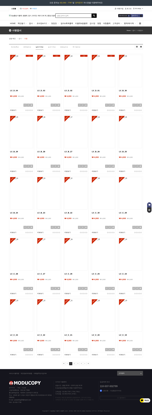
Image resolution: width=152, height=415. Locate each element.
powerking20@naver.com (22, 400)
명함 (99, 23)
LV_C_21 (68, 335)
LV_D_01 (96, 91)
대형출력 (107, 23)
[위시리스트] (25, 105)
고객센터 (117, 23)
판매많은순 (27, 47)
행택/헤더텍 (129, 23)
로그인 (129, 8)
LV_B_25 (123, 152)
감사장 (92, 23)
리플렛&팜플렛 (81, 23)
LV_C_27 (41, 274)
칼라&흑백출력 (67, 23)
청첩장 (54, 23)
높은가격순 (52, 47)
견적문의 (79, 3)
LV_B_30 (123, 91)
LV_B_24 (14, 213)
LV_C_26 (68, 274)
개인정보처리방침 (26, 373)
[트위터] (31, 105)
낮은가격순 (39, 47)
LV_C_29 (123, 213)
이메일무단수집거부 (40, 373)
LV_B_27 (68, 152)
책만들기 (22, 23)
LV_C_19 (123, 335)
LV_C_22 (41, 335)
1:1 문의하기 (121, 398)
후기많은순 (76, 47)
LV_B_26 (96, 152)
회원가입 (120, 8)
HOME (13, 23)
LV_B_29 (14, 152)
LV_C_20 (96, 335)
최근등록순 (15, 47)
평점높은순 (64, 47)
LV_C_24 (123, 274)
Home (129, 30)
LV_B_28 (41, 152)
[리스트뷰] (137, 47)
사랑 (25, 38)
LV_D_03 (41, 91)
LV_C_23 (14, 335)
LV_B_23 (41, 213)
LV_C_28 (14, 274)
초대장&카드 (42, 23)
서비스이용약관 (14, 373)
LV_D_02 (68, 91)
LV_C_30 (96, 213)
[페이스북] (28, 105)
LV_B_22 (68, 213)
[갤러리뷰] (141, 47)
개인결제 (25, 8)
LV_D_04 (14, 91)
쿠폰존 (34, 8)
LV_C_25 (96, 274)
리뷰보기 (13, 110)
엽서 (31, 23)
